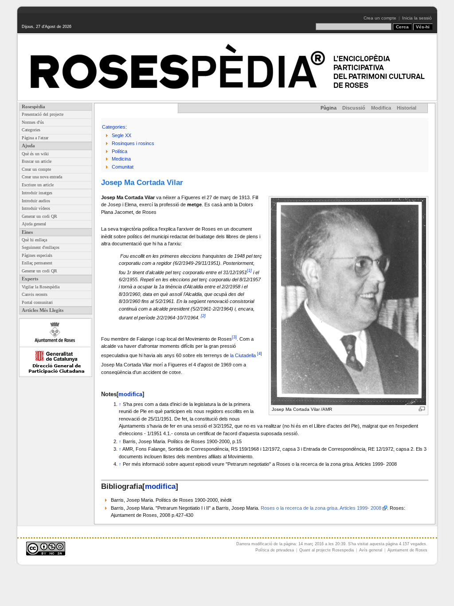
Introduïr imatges (37, 192)
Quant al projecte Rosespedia (326, 550)
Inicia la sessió (417, 18)
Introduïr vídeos (36, 208)
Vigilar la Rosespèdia (40, 286)
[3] (234, 337)
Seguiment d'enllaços (40, 247)
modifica (130, 394)
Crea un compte (380, 18)
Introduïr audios (36, 200)
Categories (31, 129)
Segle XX (121, 135)
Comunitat (122, 166)
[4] (259, 353)
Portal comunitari (37, 302)
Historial (406, 107)
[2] (203, 316)
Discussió (353, 107)
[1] (249, 270)
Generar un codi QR (39, 216)
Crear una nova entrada (42, 176)
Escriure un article (38, 184)
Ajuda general (34, 223)
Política (119, 151)
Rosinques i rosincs (133, 143)
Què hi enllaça (34, 239)
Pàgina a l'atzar (35, 137)
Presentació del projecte (42, 114)
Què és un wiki (35, 153)
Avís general (370, 550)
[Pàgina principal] (227, 67)
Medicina (121, 158)
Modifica (381, 107)
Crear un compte (36, 169)
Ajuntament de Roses (407, 550)
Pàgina (329, 107)
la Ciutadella (243, 355)
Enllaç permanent (37, 262)
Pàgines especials (37, 255)
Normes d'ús (33, 122)
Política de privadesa (274, 550)
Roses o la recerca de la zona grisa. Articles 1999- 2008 (321, 508)
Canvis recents (34, 294)
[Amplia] (422, 408)
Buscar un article (36, 161)
